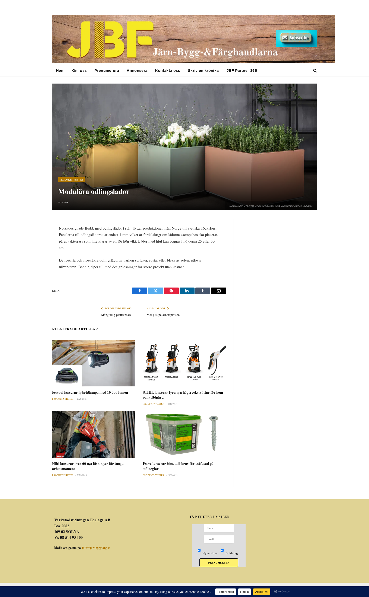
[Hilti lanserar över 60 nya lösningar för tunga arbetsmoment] (93, 434)
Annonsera (137, 70)
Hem (60, 70)
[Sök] (314, 70)
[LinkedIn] (37, 243)
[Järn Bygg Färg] (193, 39)
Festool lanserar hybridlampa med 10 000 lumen (90, 392)
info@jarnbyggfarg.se (96, 547)
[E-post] (37, 253)
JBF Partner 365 (242, 70)
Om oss (79, 70)
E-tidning (231, 553)
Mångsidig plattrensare (116, 314)
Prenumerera (106, 70)
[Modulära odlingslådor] (184, 147)
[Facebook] (37, 233)
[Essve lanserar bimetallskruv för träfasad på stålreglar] (184, 434)
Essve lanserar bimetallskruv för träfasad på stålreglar (178, 466)
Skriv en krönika (203, 70)
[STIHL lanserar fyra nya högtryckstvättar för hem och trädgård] (184, 363)
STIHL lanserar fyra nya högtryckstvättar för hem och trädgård (183, 395)
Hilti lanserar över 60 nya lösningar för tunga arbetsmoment (88, 466)
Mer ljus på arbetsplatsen (163, 314)
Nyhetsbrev (210, 553)
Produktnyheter (71, 179)
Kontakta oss (167, 70)
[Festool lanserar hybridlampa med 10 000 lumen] (93, 363)
